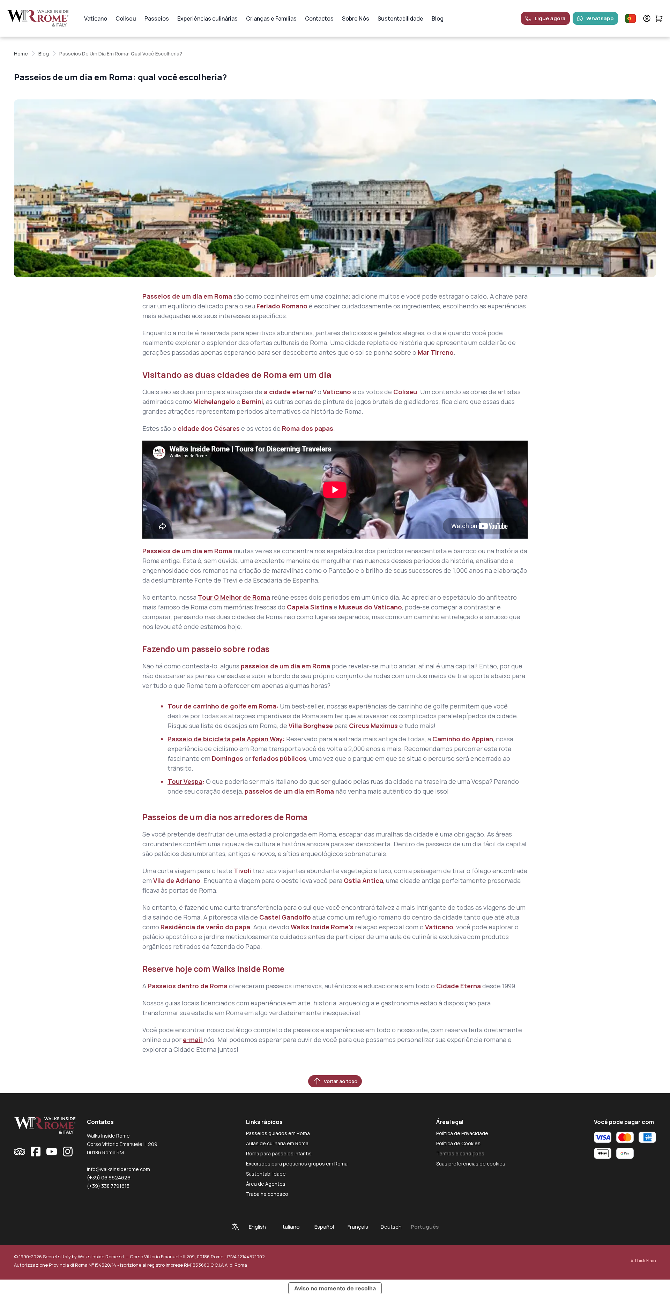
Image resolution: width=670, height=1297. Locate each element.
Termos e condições (460, 1153)
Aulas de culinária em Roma (277, 1143)
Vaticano (95, 18)
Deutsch (391, 1226)
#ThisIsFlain (643, 1261)
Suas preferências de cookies (470, 1163)
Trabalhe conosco (267, 1194)
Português (425, 1226)
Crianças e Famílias (271, 18)
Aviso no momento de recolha (335, 1288)
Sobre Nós (355, 18)
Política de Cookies (458, 1143)
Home (21, 53)
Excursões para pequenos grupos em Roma (297, 1163)
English (257, 1226)
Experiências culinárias (207, 18)
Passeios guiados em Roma (278, 1133)
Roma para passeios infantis (279, 1153)
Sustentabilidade (400, 18)
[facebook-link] (35, 1151)
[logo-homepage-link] (38, 18)
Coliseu (126, 18)
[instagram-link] (67, 1151)
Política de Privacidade (462, 1133)
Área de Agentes (265, 1183)
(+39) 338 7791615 (108, 1186)
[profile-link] (646, 18)
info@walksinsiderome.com (118, 1169)
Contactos (319, 18)
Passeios (156, 18)
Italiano (291, 1226)
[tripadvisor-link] (19, 1151)
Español (324, 1226)
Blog (438, 18)
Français (358, 1226)
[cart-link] (658, 18)
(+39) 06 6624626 (109, 1177)
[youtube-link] (51, 1151)
